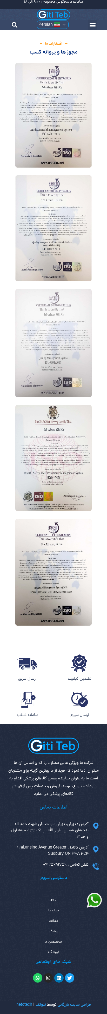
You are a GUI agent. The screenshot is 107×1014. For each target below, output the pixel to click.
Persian (46, 24)
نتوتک (41, 1005)
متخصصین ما (54, 941)
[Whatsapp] (37, 978)
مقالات (53, 921)
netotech (24, 1005)
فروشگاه (53, 952)
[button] (93, 25)
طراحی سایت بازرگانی (74, 1005)
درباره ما (53, 910)
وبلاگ (53, 931)
